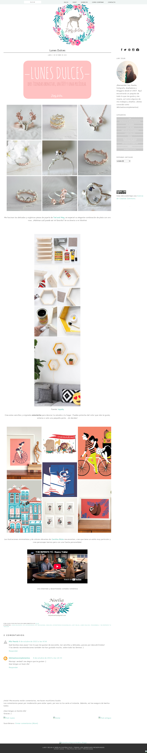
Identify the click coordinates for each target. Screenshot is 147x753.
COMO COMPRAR (98, 2)
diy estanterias (28, 625)
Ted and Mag (58, 217)
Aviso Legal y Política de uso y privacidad (73, 749)
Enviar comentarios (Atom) (26, 723)
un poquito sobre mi (130, 144)
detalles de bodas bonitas (129, 121)
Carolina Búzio (57, 539)
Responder (13, 651)
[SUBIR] (146, 751)
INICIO (66, 2)
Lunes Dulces (57, 50)
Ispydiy (61, 409)
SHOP (75, 2)
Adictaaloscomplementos (19, 658)
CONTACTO (111, 2)
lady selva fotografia (129, 130)
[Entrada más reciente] (9, 717)
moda (130, 136)
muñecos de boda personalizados (130, 140)
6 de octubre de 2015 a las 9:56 (33, 641)
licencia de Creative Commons (130, 197)
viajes (130, 146)
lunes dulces (85, 625)
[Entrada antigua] (105, 717)
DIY (130, 118)
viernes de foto (130, 149)
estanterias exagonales (62, 625)
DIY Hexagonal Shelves (43, 625)
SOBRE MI (84, 2)
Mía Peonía (13, 641)
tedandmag (95, 625)
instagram (130, 124)
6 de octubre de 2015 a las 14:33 (47, 658)
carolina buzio (17, 625)
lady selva (75, 625)
